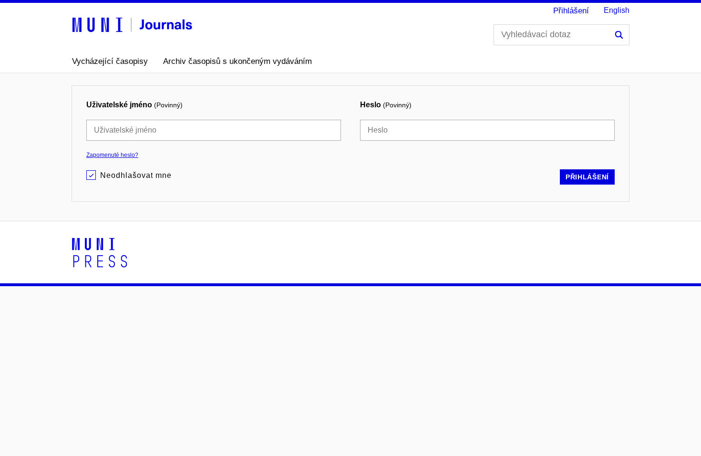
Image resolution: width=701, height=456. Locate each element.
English (616, 10)
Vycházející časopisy (110, 61)
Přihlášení (571, 10)
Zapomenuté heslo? (112, 155)
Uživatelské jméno (134, 105)
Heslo (386, 105)
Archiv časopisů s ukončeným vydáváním (237, 61)
